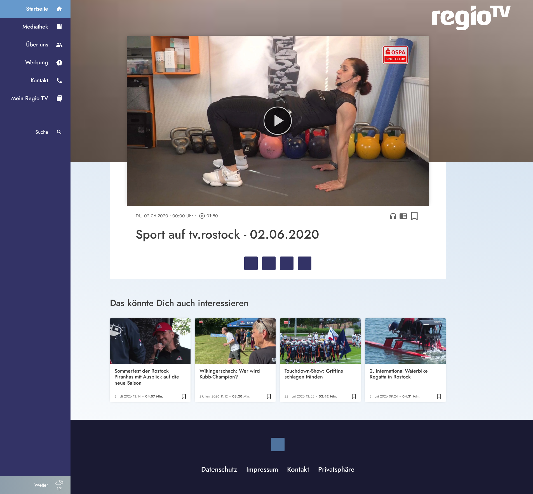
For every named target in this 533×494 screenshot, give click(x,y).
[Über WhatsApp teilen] (286, 263)
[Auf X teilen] (269, 263)
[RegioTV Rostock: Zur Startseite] (471, 18)
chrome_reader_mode (403, 216)
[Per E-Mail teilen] (304, 263)
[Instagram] (278, 444)
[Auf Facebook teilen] (251, 263)
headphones (393, 216)
